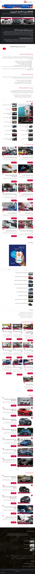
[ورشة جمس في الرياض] (30, 134)
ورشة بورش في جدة (26, 540)
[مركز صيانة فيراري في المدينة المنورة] (30, 296)
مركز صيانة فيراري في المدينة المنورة (23, 295)
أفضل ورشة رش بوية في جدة (27, 157)
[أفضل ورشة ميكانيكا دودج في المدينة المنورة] (14, 113)
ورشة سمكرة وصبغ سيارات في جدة (10, 157)
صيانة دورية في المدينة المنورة (10, 517)
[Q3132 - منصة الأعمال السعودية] (28, 2)
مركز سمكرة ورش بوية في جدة (11, 230)
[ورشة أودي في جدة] (32, 545)
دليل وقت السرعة (31, 564)
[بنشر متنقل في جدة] (25, 114)
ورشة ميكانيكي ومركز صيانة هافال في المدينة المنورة (21, 280)
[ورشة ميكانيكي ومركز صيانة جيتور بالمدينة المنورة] (30, 273)
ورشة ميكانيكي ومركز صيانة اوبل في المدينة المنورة (21, 299)
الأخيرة (26, 269)
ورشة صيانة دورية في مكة (28, 367)
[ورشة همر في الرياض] (14, 130)
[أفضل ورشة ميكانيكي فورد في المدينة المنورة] (14, 139)
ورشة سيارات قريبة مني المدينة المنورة (24, 558)
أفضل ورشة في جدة (32, 555)
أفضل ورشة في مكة (26, 555)
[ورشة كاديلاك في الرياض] (14, 134)
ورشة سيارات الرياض (31, 558)
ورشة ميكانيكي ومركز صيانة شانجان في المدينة (27, 317)
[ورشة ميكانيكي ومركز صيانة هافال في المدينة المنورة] (30, 281)
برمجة (22, 555)
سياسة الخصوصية (3, 572)
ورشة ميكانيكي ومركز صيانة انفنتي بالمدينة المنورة (30, 22)
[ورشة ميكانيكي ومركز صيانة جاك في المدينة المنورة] (30, 277)
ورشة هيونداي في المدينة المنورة (7, 104)
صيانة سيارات (7, 555)
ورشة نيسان (13, 558)
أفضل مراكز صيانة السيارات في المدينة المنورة (27, 18)
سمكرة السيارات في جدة (12, 212)
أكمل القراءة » (30, 162)
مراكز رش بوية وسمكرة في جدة (27, 193)
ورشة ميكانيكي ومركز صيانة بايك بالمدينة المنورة (26, 316)
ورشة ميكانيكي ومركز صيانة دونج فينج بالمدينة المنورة (18, 22)
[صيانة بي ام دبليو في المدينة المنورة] (14, 122)
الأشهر (9, 269)
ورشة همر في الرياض (8, 130)
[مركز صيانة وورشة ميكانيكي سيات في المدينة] (30, 289)
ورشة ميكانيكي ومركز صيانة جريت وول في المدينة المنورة (7, 22)
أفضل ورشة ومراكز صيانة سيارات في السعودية (28, 566)
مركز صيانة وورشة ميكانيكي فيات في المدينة (22, 291)
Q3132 (21, 569)
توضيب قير (16, 555)
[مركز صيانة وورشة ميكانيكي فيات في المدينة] (30, 293)
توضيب (19, 555)
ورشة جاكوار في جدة (26, 548)
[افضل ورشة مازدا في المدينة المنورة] (30, 126)
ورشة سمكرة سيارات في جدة (27, 175)
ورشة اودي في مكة (29, 384)
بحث (4, 48)
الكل (3, 101)
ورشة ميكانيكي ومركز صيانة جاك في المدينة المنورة (21, 276)
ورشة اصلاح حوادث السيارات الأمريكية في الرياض (29, 332)
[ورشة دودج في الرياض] (14, 109)
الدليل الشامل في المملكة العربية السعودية (28, 563)
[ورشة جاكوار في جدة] (32, 549)
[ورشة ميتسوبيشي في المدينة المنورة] (14, 118)
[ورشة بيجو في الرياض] (30, 139)
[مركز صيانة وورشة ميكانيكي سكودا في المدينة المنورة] (30, 285)
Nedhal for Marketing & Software (10, 569)
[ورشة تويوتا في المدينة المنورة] (14, 126)
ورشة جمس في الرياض (24, 134)
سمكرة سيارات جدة (12, 555)
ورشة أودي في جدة (26, 544)
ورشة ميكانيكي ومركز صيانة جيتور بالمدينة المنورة (21, 272)
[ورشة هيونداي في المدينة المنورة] (14, 105)
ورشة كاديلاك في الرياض (8, 134)
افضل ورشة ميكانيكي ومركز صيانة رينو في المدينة (21, 303)
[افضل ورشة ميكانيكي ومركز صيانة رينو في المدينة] (30, 304)
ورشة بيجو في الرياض (25, 138)
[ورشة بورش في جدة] (32, 542)
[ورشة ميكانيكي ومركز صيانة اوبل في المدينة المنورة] (30, 300)
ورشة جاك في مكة (8, 367)
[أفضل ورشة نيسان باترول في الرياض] (30, 130)
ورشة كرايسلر (17, 558)
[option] (28, 21)
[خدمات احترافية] (17, 6)
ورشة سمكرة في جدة (29, 212)
